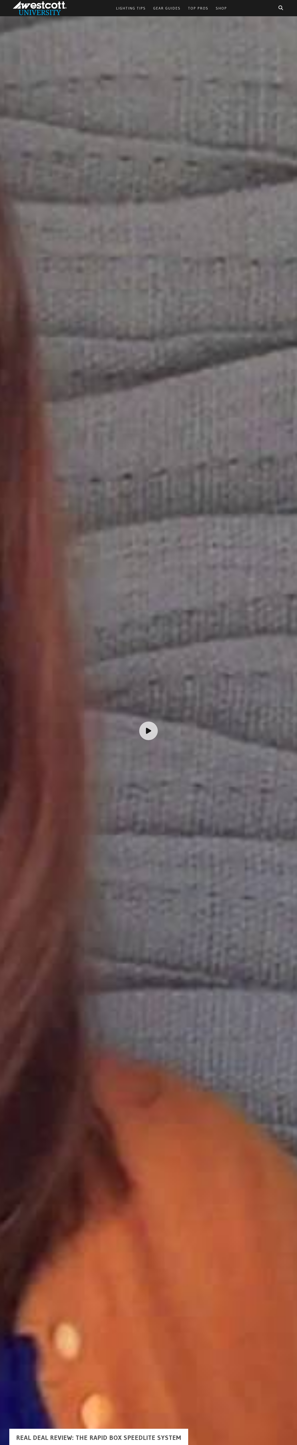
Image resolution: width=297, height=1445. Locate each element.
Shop (221, 8)
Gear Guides (167, 8)
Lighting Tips (131, 8)
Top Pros (198, 8)
